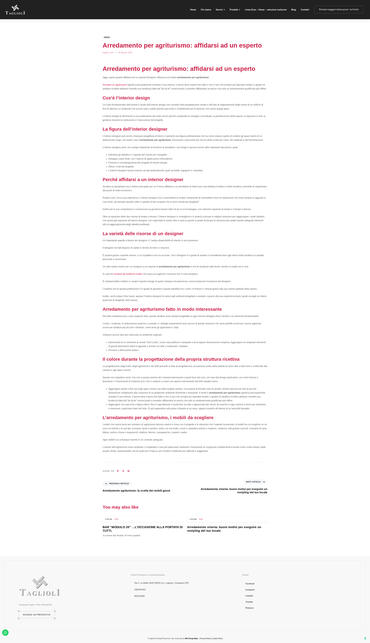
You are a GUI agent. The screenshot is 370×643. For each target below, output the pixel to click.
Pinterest (249, 608)
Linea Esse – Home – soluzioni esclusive (266, 9)
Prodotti (234, 9)
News (107, 37)
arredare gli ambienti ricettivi (128, 274)
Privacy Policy (205, 639)
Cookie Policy (217, 639)
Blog (293, 9)
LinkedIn (249, 596)
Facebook (250, 583)
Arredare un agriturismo (115, 85)
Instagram (250, 590)
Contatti (305, 9)
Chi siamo (206, 9)
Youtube (249, 602)
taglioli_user (108, 52)
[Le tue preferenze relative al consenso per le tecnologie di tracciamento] (365, 638)
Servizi (219, 9)
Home (193, 9)
